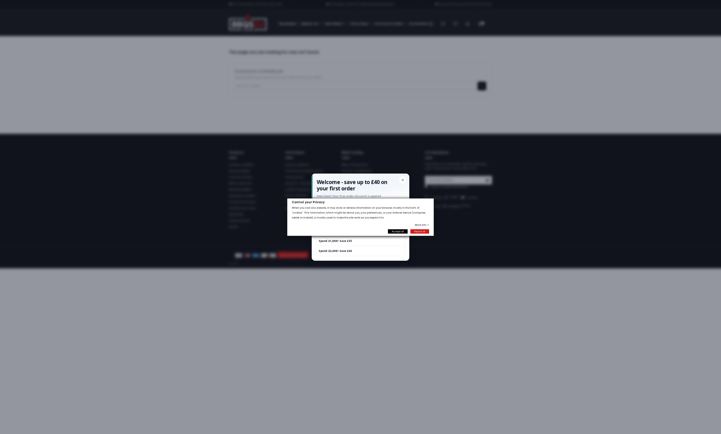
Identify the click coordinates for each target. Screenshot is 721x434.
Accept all (398, 231)
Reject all (419, 231)
